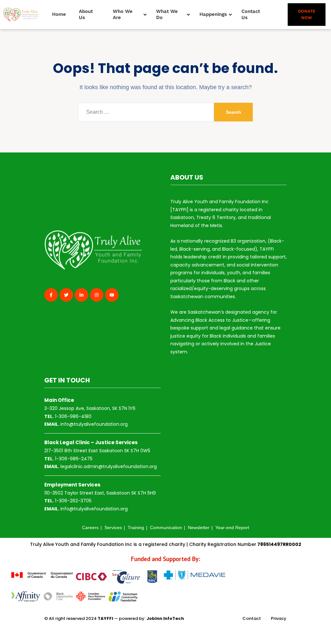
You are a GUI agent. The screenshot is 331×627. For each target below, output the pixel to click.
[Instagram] (96, 295)
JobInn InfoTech (165, 618)
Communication (166, 527)
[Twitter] (66, 295)
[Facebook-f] (51, 295)
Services (113, 527)
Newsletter (198, 527)
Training (136, 527)
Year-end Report (232, 527)
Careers (90, 527)
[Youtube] (112, 295)
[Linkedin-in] (81, 295)
